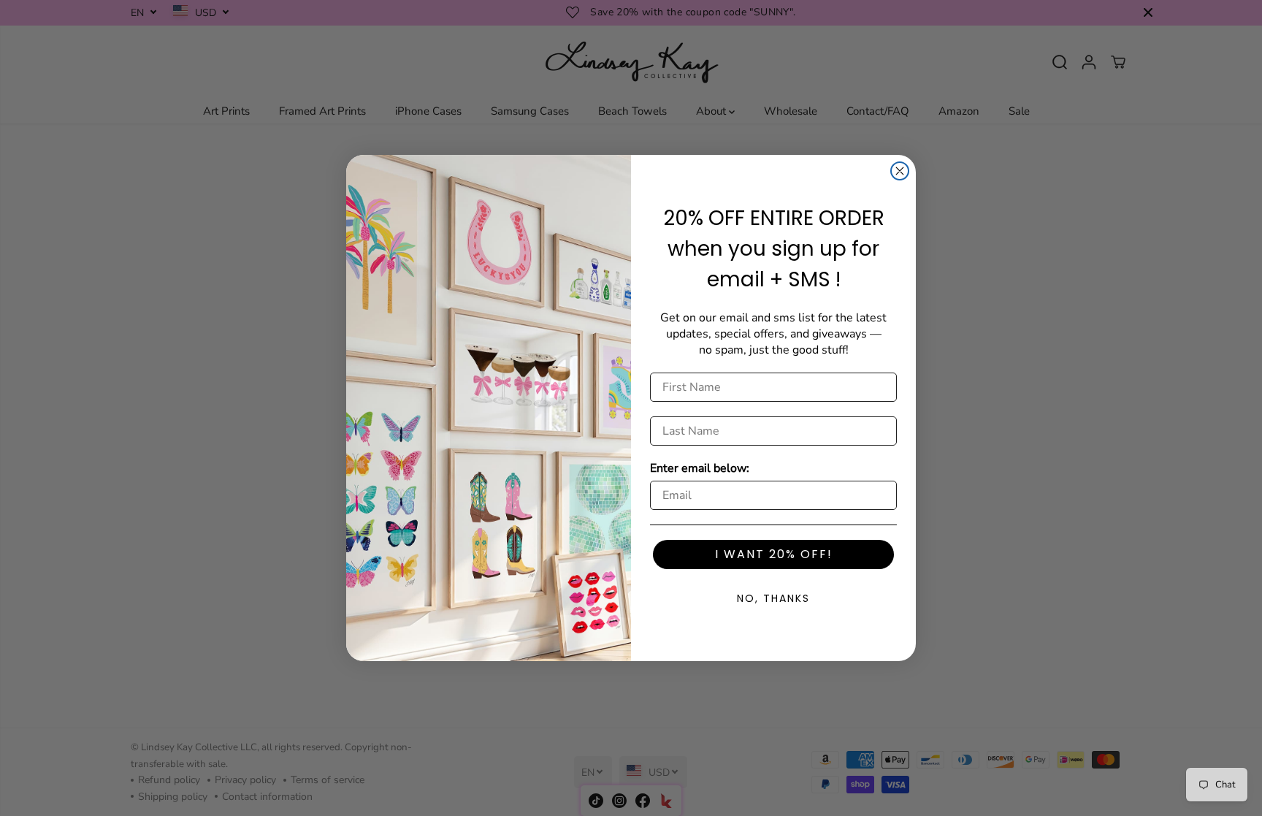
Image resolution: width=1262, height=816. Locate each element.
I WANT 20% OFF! (774, 554)
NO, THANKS (773, 598)
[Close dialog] (900, 171)
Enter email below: (699, 468)
